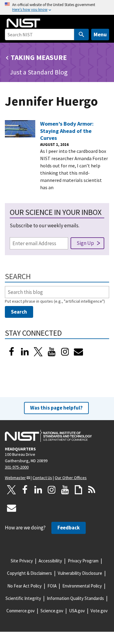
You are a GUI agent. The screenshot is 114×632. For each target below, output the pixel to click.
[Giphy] (78, 489)
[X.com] (11, 489)
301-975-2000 (17, 467)
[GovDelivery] (78, 351)
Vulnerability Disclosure (80, 573)
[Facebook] (11, 351)
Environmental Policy (82, 586)
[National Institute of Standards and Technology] (48, 436)
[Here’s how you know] (57, 7)
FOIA (52, 586)
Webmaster (15, 477)
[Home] (23, 23)
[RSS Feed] (91, 489)
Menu (100, 34)
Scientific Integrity (23, 598)
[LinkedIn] (25, 351)
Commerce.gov (20, 611)
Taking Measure (39, 57)
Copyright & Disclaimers (29, 573)
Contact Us (42, 477)
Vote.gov (99, 611)
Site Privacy (22, 561)
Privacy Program (83, 561)
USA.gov (77, 611)
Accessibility (50, 561)
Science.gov (51, 611)
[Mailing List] (11, 508)
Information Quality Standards (75, 598)
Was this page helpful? (56, 407)
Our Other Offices (71, 477)
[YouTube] (65, 489)
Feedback (68, 527)
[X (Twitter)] (38, 351)
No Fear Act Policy (24, 586)
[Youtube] (51, 351)
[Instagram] (65, 351)
